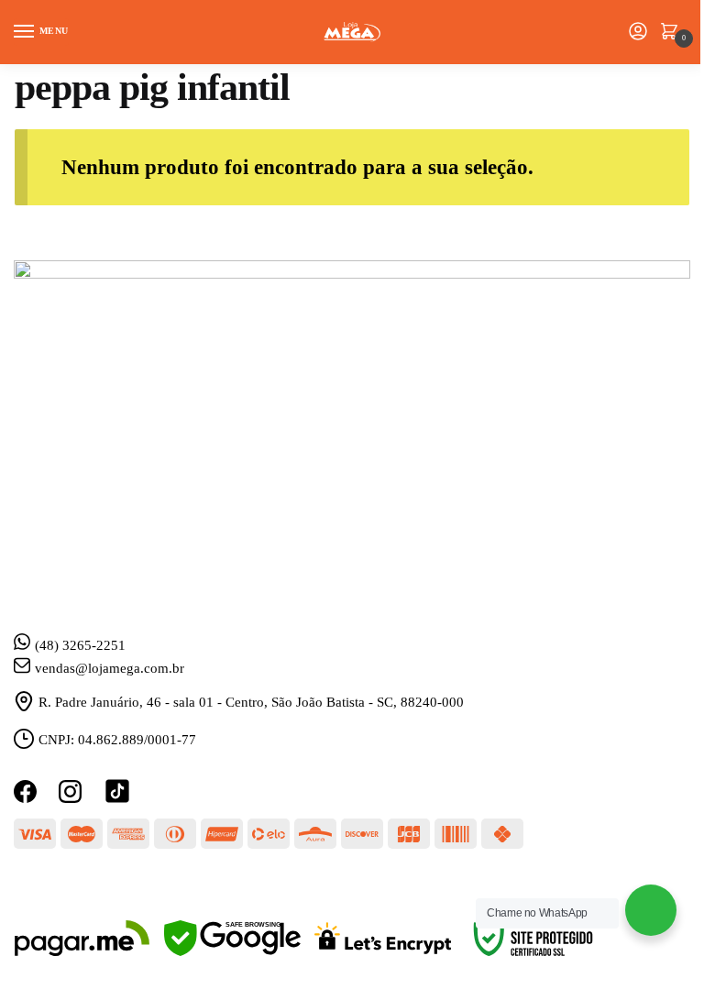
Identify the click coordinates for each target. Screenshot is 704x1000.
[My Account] (638, 32)
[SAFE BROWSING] (232, 951)
